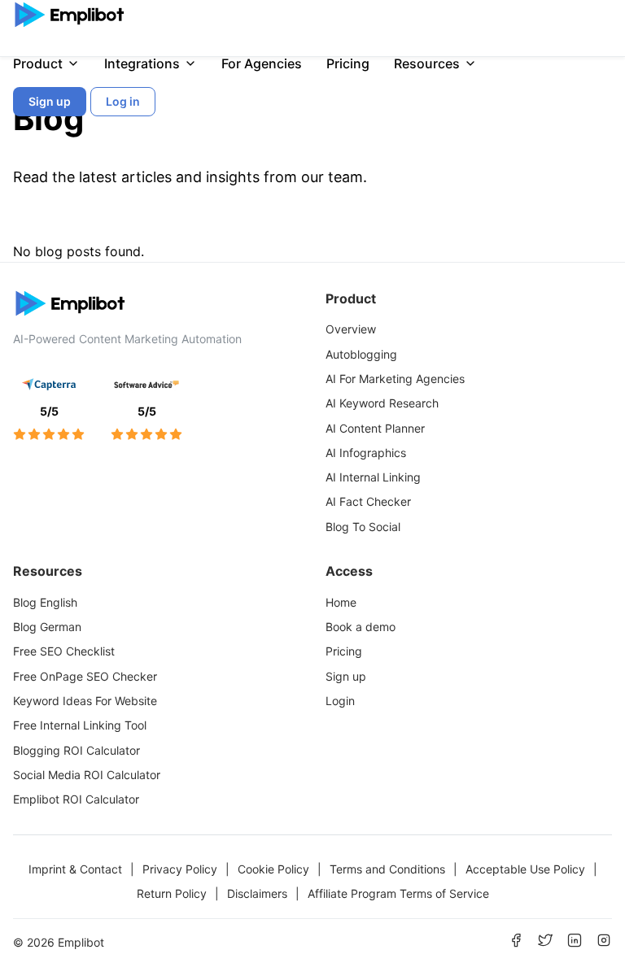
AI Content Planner (375, 428)
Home (341, 602)
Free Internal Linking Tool (79, 725)
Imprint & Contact (75, 869)
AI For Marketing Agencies (395, 378)
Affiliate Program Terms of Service (398, 893)
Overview (351, 329)
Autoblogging (361, 354)
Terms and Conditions (387, 869)
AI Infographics (366, 453)
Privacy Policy (179, 869)
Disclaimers (257, 893)
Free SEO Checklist (64, 651)
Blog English (45, 602)
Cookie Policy (273, 869)
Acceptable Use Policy (525, 869)
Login (340, 701)
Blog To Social (363, 527)
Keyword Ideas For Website (85, 701)
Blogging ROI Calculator (76, 750)
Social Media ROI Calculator (86, 775)
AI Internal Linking (373, 477)
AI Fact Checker (368, 501)
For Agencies (261, 63)
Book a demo (361, 627)
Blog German (47, 627)
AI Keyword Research (382, 403)
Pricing (347, 63)
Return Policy (172, 893)
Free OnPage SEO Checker (85, 676)
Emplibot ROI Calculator (76, 799)
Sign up (346, 676)
